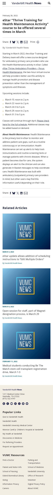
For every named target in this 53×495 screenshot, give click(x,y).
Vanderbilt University (36, 471)
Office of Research (35, 475)
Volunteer (32, 480)
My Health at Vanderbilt (12, 433)
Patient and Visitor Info (12, 467)
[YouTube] (11, 403)
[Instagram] (15, 403)
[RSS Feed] (4, 403)
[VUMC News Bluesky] (27, 403)
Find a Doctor (8, 460)
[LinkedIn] (23, 403)
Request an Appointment (13, 446)
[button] (4, 3)
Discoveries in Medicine (12, 438)
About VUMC (33, 488)
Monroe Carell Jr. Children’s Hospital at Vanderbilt (23, 429)
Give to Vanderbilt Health (13, 417)
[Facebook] (7, 403)
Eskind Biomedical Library (13, 475)
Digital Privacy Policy (36, 484)
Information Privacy (11, 484)
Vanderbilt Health (10, 421)
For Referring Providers (12, 442)
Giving (5, 480)
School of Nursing (10, 471)
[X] (19, 403)
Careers (6, 488)
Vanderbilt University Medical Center (17, 425)
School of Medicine (36, 467)
